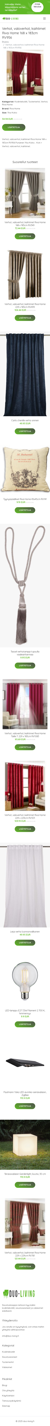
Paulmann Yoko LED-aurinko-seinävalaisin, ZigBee (25, 1093)
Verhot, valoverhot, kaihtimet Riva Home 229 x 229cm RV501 (25, 816)
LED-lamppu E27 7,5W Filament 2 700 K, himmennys (25, 1012)
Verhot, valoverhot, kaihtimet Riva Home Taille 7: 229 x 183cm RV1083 (25, 735)
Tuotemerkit (34, 101)
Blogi (4, 1385)
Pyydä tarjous (37, 5)
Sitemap (6, 1406)
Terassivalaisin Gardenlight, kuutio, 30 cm (25, 1174)
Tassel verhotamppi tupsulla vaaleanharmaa (25, 653)
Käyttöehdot (8, 1395)
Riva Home (7, 104)
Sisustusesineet (9, 1357)
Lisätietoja (14, 127)
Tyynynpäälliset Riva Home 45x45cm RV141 (25, 499)
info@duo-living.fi (10, 1336)
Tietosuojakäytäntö (11, 1400)
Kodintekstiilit (21, 101)
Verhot (44, 101)
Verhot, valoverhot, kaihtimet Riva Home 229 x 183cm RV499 (25, 305)
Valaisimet (7, 1367)
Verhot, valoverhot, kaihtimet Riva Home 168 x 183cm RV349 (25, 224)
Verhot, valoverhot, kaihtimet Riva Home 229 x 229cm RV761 (25, 1254)
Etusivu (5, 41)
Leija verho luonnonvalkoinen (25, 931)
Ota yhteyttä (8, 1390)
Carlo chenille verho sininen (25, 420)
